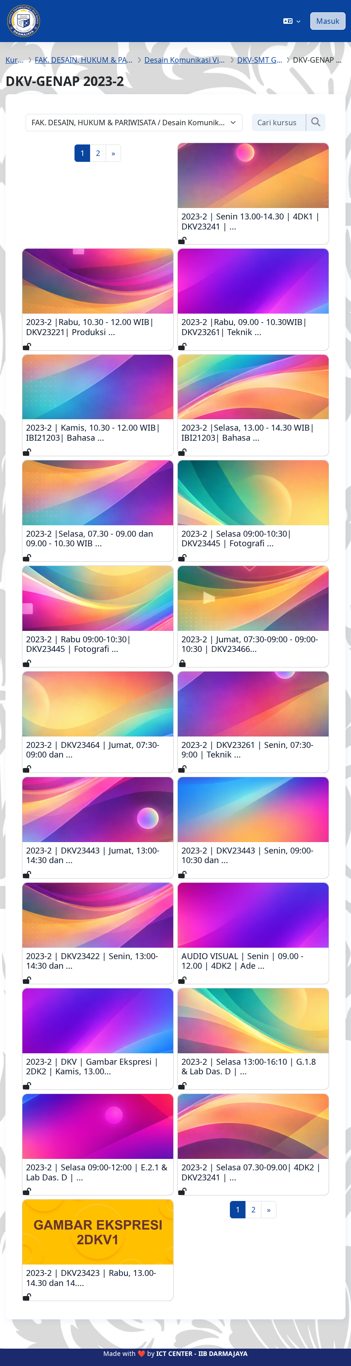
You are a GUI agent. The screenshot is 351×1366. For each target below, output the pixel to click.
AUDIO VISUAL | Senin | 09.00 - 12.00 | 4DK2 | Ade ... (252, 961)
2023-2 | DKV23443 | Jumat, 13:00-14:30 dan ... (97, 855)
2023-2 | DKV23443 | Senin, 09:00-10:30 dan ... (252, 855)
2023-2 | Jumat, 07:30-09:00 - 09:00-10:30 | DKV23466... (252, 644)
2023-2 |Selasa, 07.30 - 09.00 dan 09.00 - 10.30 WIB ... (97, 539)
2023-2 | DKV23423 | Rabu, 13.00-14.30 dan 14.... (97, 1278)
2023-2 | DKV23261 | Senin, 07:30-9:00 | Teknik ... (252, 750)
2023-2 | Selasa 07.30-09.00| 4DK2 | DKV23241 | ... (252, 1172)
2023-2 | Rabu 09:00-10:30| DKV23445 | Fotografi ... (97, 644)
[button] (291, 21)
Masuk (328, 21)
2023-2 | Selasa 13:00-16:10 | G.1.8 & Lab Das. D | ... (252, 1067)
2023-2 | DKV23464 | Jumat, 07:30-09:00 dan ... (97, 750)
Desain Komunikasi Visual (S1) (185, 60)
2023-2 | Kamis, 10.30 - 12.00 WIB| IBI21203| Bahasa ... (97, 433)
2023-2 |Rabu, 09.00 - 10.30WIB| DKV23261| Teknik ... (252, 327)
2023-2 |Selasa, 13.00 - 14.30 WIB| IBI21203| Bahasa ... (252, 433)
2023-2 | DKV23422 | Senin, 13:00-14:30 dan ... (97, 961)
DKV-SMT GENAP (260, 60)
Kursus (15, 60)
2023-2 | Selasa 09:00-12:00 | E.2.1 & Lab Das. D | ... (97, 1172)
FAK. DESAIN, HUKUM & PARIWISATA (84, 60)
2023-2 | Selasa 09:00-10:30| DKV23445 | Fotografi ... (252, 539)
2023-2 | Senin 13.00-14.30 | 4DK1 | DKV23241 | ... (252, 221)
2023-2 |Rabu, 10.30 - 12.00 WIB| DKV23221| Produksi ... (97, 327)
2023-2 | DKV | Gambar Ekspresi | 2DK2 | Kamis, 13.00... (97, 1067)
